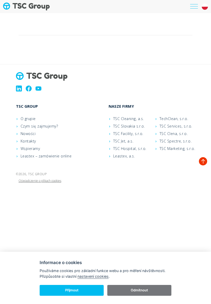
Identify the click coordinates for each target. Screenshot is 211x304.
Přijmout (71, 290)
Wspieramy (30, 148)
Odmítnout (139, 290)
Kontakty (28, 141)
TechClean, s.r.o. (174, 118)
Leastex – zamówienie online (46, 156)
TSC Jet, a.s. (123, 141)
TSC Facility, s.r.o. (128, 133)
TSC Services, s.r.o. (176, 126)
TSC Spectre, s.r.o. (176, 141)
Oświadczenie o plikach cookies (40, 181)
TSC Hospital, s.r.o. (129, 148)
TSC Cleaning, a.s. (128, 118)
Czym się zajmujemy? (39, 126)
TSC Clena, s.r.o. (174, 133)
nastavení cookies (93, 276)
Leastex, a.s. (124, 156)
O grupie (28, 118)
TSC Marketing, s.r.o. (177, 148)
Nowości (28, 133)
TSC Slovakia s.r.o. (129, 126)
